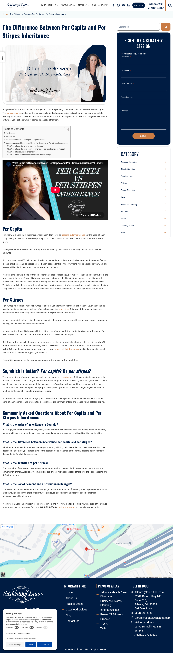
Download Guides (76, 609)
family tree (64, 309)
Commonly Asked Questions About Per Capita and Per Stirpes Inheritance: (37, 143)
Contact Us (103, 5)
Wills (123, 232)
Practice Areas (74, 603)
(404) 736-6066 (143, 613)
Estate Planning (128, 190)
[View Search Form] (170, 5)
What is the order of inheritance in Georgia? (27, 146)
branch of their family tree (67, 349)
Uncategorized (127, 225)
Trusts (123, 218)
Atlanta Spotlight (128, 169)
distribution (67, 377)
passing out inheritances (73, 235)
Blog (94, 5)
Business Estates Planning (111, 603)
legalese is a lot (14, 113)
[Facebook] (113, 5)
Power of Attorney (129, 204)
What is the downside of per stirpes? (24, 152)
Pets (123, 197)
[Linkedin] (128, 5)
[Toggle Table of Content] (65, 129)
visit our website (66, 507)
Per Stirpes (10, 136)
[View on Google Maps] (86, 551)
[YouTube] (123, 5)
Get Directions (143, 608)
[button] (2, 57)
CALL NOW (138, 5)
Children (124, 183)
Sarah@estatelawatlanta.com (152, 617)
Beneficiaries (126, 176)
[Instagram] (118, 5)
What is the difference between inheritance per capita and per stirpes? (37, 149)
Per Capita (10, 133)
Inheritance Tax (109, 609)
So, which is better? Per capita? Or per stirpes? (25, 140)
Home (43, 5)
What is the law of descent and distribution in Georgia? (31, 155)
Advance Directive (129, 162)
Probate (124, 211)
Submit (143, 136)
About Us (71, 598)
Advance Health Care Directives (113, 594)
